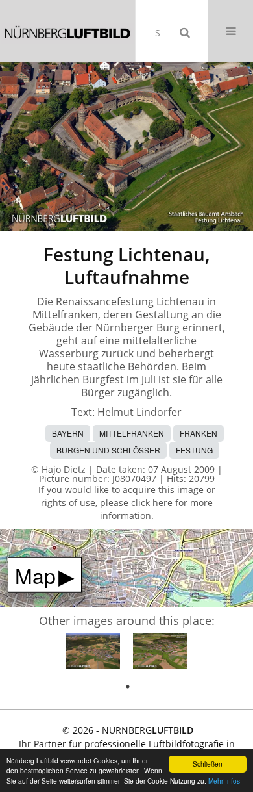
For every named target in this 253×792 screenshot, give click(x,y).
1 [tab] (127, 686)
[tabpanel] (93, 653)
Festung (194, 449)
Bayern (68, 433)
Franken (198, 433)
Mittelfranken (131, 433)
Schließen (208, 764)
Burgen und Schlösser (108, 449)
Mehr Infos (224, 781)
